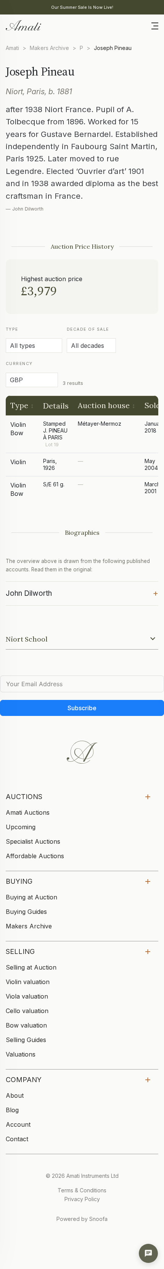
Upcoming (20, 827)
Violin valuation (28, 982)
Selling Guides (26, 1040)
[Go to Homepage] (23, 25)
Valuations (20, 1054)
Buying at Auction (31, 897)
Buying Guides (26, 911)
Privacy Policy (82, 1199)
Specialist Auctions (33, 841)
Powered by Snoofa (82, 1219)
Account (18, 1124)
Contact (17, 1139)
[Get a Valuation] (148, 1253)
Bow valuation (26, 1025)
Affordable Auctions (35, 856)
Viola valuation (27, 996)
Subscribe (82, 708)
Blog (12, 1110)
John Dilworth (82, 593)
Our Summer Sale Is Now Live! (82, 7)
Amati (12, 48)
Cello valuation (27, 1011)
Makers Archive (49, 48)
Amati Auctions (28, 812)
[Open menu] (154, 25)
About (15, 1095)
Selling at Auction (31, 967)
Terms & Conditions (82, 1190)
